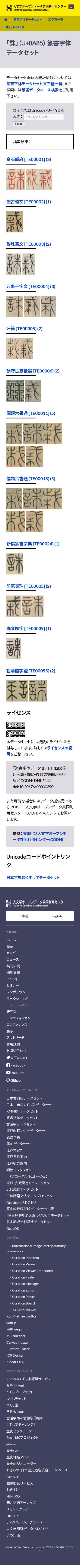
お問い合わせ (16, 1050)
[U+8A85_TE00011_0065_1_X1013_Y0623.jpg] (14, 442)
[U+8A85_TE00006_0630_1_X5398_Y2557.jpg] (15, 400)
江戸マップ (14, 1150)
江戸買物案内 (16, 1157)
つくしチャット (16, 1398)
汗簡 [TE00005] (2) (24, 328)
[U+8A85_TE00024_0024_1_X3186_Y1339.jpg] (14, 573)
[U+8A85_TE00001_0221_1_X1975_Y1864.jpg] (45, 188)
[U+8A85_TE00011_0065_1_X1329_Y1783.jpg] (52, 442)
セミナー (12, 985)
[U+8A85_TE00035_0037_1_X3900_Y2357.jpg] (13, 615)
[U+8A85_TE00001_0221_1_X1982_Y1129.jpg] (15, 188)
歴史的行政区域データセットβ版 (30, 1209)
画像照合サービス (19, 1483)
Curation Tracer (18, 1349)
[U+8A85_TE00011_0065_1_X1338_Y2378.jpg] (34, 465)
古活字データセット (20, 1124)
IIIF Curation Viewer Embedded (29, 1271)
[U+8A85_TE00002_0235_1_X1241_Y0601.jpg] (14, 231)
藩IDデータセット (19, 1144)
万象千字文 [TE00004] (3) (30, 286)
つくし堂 (12, 1405)
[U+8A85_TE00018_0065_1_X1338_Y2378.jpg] (34, 530)
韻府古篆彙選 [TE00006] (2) (33, 370)
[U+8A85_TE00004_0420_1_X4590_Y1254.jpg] (48, 315)
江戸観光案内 (16, 1163)
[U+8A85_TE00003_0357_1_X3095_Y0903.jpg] (13, 273)
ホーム (11, 940)
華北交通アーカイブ (21, 1503)
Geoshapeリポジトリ (21, 1202)
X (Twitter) (18, 1057)
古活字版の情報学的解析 (25, 1418)
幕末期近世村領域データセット (29, 1222)
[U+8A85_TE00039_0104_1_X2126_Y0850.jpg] (13, 657)
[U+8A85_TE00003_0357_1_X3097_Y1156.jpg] (28, 273)
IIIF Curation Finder (20, 1277)
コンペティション (18, 1018)
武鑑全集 (13, 1137)
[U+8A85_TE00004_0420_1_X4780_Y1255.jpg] (14, 315)
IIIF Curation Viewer (21, 1264)
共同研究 (13, 966)
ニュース (12, 959)
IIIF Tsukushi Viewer (21, 1310)
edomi (11, 1444)
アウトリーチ (15, 1037)
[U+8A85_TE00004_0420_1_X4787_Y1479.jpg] (32, 315)
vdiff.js (11, 1323)
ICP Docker (15, 1355)
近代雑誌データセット (22, 1189)
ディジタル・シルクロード (24, 1522)
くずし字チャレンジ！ (20, 1424)
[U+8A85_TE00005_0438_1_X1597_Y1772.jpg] (13, 357)
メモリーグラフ (17, 1509)
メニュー (68, 6)
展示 (9, 1031)
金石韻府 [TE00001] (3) (28, 159)
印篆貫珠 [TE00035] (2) (28, 585)
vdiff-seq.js (14, 1329)
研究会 (11, 1011)
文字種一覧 (55, 19)
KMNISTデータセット (22, 1111)
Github (15, 1080)
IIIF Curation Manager (22, 1283)
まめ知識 (13, 1535)
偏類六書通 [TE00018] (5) (30, 478)
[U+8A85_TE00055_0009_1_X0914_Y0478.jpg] (17, 700)
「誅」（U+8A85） (14, 27)
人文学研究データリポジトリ (27, 1529)
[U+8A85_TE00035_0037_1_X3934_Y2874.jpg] (33, 615)
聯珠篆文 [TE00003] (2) (28, 243)
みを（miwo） (15, 1385)
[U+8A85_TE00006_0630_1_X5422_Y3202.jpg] (33, 400)
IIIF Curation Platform (22, 1258)
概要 (9, 946)
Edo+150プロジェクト (22, 1437)
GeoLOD (12, 1228)
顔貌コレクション (18, 1170)
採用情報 (13, 972)
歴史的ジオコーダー (21, 1464)
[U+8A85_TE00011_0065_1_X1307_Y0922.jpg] (32, 442)
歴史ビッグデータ (19, 1431)
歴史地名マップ (17, 1457)
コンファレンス (16, 1024)
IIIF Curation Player (20, 1296)
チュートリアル (17, 1005)
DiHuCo (12, 1516)
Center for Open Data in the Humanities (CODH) (29, 1547)
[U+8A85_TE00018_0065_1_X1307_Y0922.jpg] (32, 507)
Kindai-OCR (15, 1362)
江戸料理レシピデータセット (27, 1131)
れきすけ (12, 1490)
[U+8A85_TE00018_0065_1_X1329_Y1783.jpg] (52, 507)
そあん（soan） (16, 1411)
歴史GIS (12, 1451)
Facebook (17, 1065)
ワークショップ (17, 999)
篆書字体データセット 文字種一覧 (34, 83)
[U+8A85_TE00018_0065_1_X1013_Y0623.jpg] (14, 507)
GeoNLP (12, 1477)
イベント (12, 979)
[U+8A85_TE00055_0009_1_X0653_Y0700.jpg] (38, 700)
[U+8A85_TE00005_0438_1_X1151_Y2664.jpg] (26, 357)
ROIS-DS (60, 1547)
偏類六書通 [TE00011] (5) (30, 413)
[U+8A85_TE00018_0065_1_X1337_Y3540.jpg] (15, 530)
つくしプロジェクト (19, 1392)
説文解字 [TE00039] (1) (28, 628)
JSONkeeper (15, 1336)
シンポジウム (15, 992)
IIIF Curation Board (20, 1303)
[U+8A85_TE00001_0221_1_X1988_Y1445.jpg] (32, 188)
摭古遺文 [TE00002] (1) (28, 201)
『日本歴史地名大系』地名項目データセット (37, 1215)
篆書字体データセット (27, 19)
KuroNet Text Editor (21, 1316)
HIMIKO (13, 1496)
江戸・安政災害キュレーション (27, 1183)
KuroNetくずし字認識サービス (28, 1379)
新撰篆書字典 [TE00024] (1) (33, 543)
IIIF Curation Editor (20, 1290)
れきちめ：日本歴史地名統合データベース (36, 1470)
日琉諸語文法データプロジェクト (30, 1196)
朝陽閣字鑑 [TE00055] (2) (30, 670)
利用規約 (13, 1044)
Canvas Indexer (17, 1342)
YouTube (17, 1073)
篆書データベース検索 (40, 89)
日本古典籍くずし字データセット (33, 877)
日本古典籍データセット (24, 1098)
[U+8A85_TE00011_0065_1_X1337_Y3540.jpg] (15, 465)
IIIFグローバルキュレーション (27, 1176)
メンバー (12, 953)
